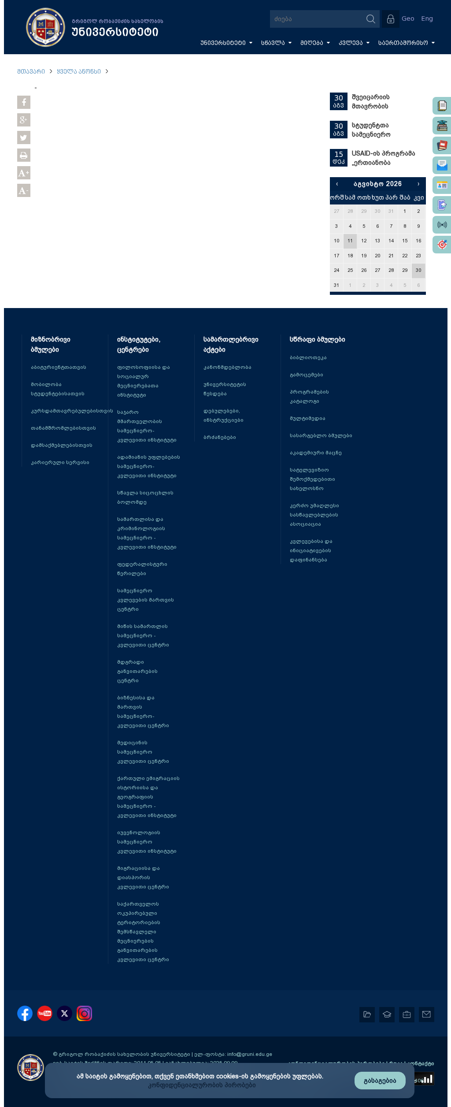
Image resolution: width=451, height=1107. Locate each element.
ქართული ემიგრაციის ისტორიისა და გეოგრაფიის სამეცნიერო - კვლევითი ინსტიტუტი (148, 796)
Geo (408, 18)
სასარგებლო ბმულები (321, 435)
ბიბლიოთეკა (308, 357)
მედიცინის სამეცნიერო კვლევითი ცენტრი (143, 751)
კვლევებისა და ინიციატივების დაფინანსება (311, 550)
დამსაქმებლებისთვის (61, 445)
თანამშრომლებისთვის (63, 428)
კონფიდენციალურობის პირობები (202, 1084)
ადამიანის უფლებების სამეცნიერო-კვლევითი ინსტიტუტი (148, 466)
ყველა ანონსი (79, 72)
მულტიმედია (307, 418)
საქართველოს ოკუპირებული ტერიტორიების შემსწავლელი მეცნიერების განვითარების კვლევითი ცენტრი (143, 931)
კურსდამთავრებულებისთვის (72, 411)
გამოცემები (306, 374)
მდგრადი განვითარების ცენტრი (137, 671)
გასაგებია (380, 1080)
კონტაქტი (420, 1063)
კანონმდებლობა (227, 367)
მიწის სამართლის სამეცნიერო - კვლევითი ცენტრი (143, 635)
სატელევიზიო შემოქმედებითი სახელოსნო (312, 479)
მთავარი (31, 72)
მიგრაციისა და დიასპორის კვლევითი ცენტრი (143, 877)
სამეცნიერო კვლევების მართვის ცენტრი (145, 599)
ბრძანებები (219, 437)
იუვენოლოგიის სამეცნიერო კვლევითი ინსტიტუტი (147, 841)
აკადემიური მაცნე (316, 452)
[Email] (442, 165)
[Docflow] (442, 106)
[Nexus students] (442, 125)
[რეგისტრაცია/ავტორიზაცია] (390, 19)
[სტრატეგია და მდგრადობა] (442, 244)
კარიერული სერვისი (60, 462)
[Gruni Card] (442, 185)
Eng (427, 18)
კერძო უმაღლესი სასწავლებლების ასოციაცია (314, 514)
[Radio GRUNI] (442, 225)
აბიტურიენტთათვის (58, 367)
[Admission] (442, 205)
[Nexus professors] (442, 145)
